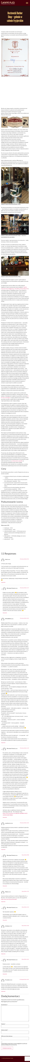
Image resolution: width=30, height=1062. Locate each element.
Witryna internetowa (6, 1036)
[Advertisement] (15, 93)
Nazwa (3, 1023)
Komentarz (4, 1004)
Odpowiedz (3, 582)
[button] (27, 3)
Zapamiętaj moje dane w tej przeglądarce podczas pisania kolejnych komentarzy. (14, 1044)
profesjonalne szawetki (16, 461)
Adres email (4, 1030)
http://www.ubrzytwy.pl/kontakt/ (9, 899)
